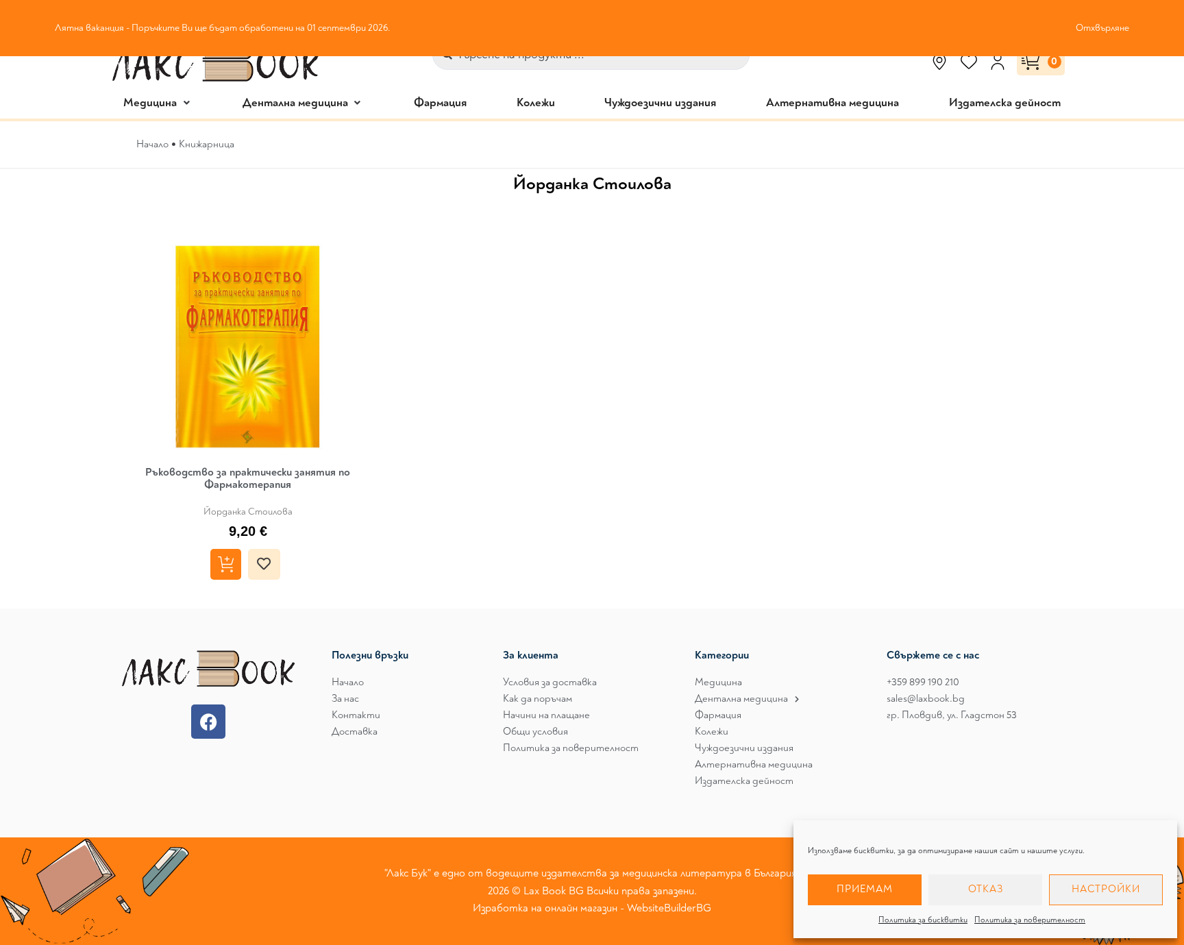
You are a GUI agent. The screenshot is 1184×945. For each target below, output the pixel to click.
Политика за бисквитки (922, 920)
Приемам (865, 889)
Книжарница (206, 144)
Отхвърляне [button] (1102, 28)
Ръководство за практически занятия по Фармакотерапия (247, 478)
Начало (152, 144)
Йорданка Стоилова (248, 511)
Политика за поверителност (1029, 920)
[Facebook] (208, 721)
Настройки (1106, 889)
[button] (158, 102)
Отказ (985, 889)
